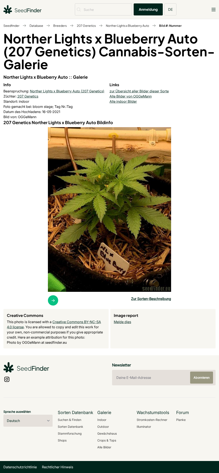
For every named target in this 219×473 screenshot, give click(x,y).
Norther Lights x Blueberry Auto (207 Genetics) (67, 91)
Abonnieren (202, 377)
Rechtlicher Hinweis (57, 467)
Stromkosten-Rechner (152, 420)
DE (170, 9)
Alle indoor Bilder (123, 101)
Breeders (60, 25)
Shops (62, 440)
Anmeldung (148, 9)
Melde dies (122, 322)
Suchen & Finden (69, 420)
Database (36, 25)
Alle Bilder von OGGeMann (131, 96)
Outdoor (103, 426)
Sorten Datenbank (70, 426)
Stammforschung (70, 433)
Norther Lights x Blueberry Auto (127, 25)
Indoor (101, 420)
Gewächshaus (107, 433)
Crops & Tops (106, 440)
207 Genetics (86, 25)
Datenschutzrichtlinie (20, 467)
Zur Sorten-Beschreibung (151, 299)
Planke (181, 420)
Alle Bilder (104, 447)
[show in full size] (109, 209)
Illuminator (144, 426)
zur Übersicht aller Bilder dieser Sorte (139, 91)
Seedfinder (11, 25)
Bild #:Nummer (170, 25)
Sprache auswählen (17, 411)
